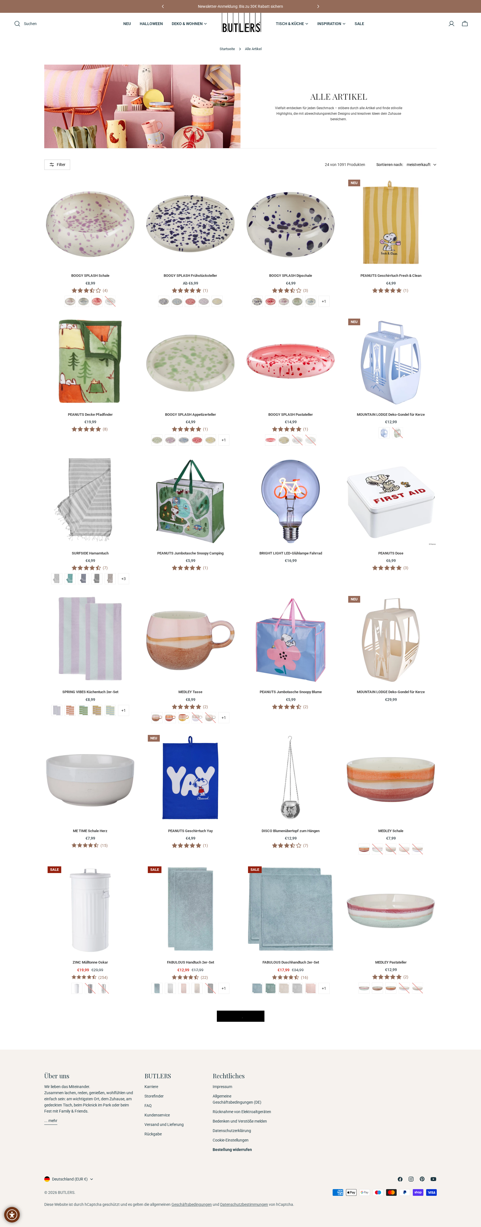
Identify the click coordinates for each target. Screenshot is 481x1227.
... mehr (50, 1120)
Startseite (227, 49)
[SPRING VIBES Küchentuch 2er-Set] (90, 639)
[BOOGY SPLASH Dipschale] (291, 222)
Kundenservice (157, 1115)
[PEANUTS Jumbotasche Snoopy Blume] (291, 639)
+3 (123, 578)
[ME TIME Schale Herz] (90, 777)
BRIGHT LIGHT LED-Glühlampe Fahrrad (290, 553)
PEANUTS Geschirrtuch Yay (190, 831)
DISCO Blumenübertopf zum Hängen (291, 831)
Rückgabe (153, 1134)
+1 (324, 301)
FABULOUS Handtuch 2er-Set (190, 962)
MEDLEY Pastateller (391, 962)
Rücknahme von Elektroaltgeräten (242, 1111)
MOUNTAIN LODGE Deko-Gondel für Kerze (391, 414)
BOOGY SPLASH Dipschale (290, 275)
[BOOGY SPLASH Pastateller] (291, 361)
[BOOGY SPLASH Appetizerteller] (190, 361)
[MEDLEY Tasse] (190, 639)
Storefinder (154, 1096)
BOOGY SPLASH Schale (90, 275)
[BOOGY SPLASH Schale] (90, 222)
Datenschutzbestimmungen (244, 1204)
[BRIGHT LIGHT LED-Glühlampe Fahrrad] (291, 500)
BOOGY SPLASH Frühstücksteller (190, 275)
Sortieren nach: (389, 164)
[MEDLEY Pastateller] (391, 909)
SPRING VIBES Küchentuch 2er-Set (90, 692)
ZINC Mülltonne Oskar (90, 962)
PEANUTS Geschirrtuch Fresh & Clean (390, 275)
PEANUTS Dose (390, 553)
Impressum (222, 1086)
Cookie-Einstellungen (231, 1140)
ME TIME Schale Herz (90, 831)
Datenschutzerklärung (232, 1130)
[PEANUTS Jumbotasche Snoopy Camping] (190, 500)
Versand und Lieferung (164, 1124)
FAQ (148, 1105)
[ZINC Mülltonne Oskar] (90, 909)
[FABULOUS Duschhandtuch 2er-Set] (291, 909)
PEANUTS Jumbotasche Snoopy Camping (190, 553)
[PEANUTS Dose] (391, 500)
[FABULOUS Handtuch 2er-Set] (190, 909)
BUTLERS (66, 1192)
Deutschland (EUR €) (70, 1179)
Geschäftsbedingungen (191, 1204)
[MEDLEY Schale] (391, 777)
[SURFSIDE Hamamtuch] (90, 500)
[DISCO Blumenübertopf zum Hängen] (291, 777)
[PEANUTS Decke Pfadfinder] (90, 361)
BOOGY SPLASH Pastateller (290, 414)
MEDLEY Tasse (190, 692)
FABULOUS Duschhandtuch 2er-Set (290, 962)
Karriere (151, 1086)
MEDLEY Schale (390, 831)
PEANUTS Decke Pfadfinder (90, 414)
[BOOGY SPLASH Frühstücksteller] (190, 222)
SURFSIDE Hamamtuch (90, 553)
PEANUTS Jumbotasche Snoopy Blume (291, 692)
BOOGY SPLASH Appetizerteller (190, 414)
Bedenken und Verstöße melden (240, 1121)
